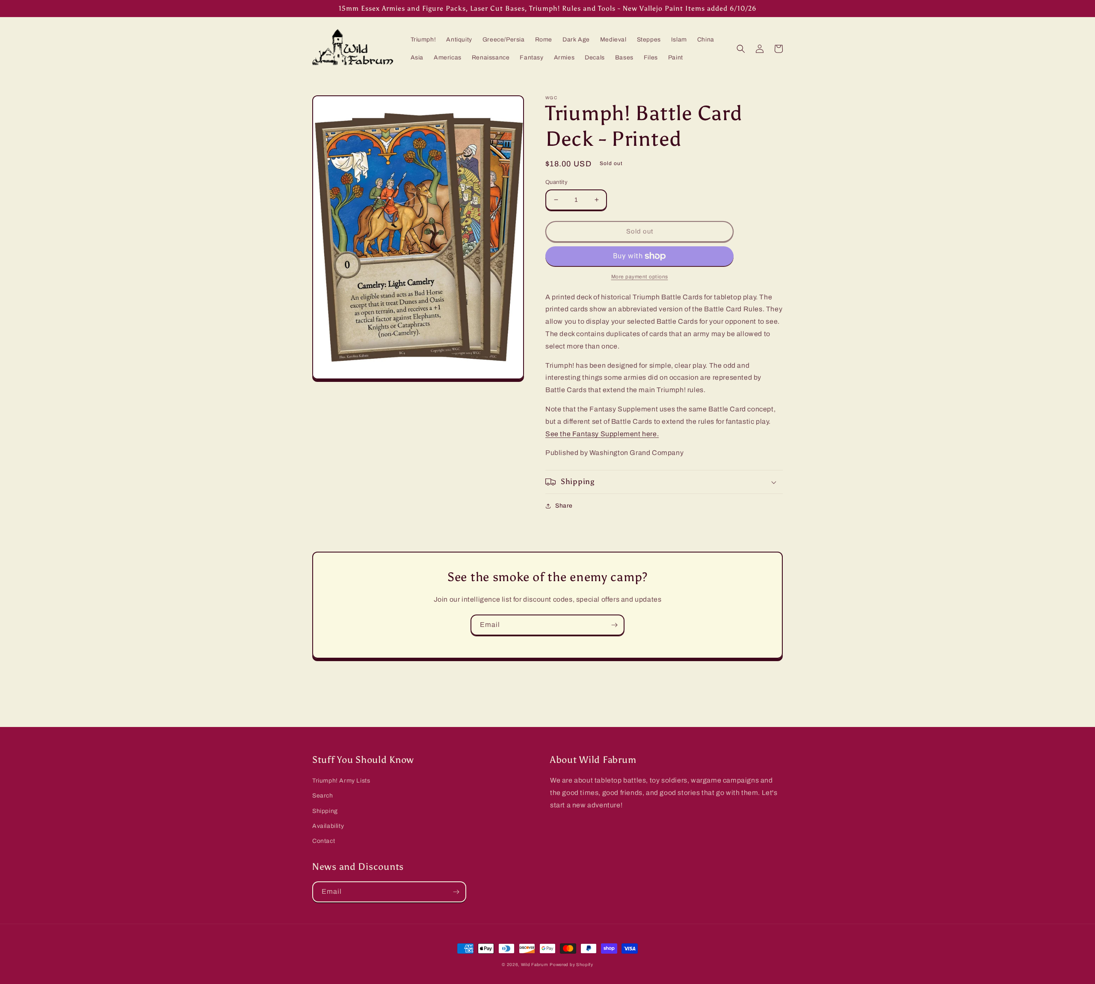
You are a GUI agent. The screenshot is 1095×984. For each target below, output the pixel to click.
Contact (323, 841)
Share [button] (564, 505)
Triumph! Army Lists (341, 780)
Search (322, 795)
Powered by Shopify (571, 964)
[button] (740, 48)
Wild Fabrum (534, 964)
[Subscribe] (614, 625)
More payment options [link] (639, 277)
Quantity (556, 182)
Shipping (325, 811)
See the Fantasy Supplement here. (602, 433)
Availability (328, 826)
